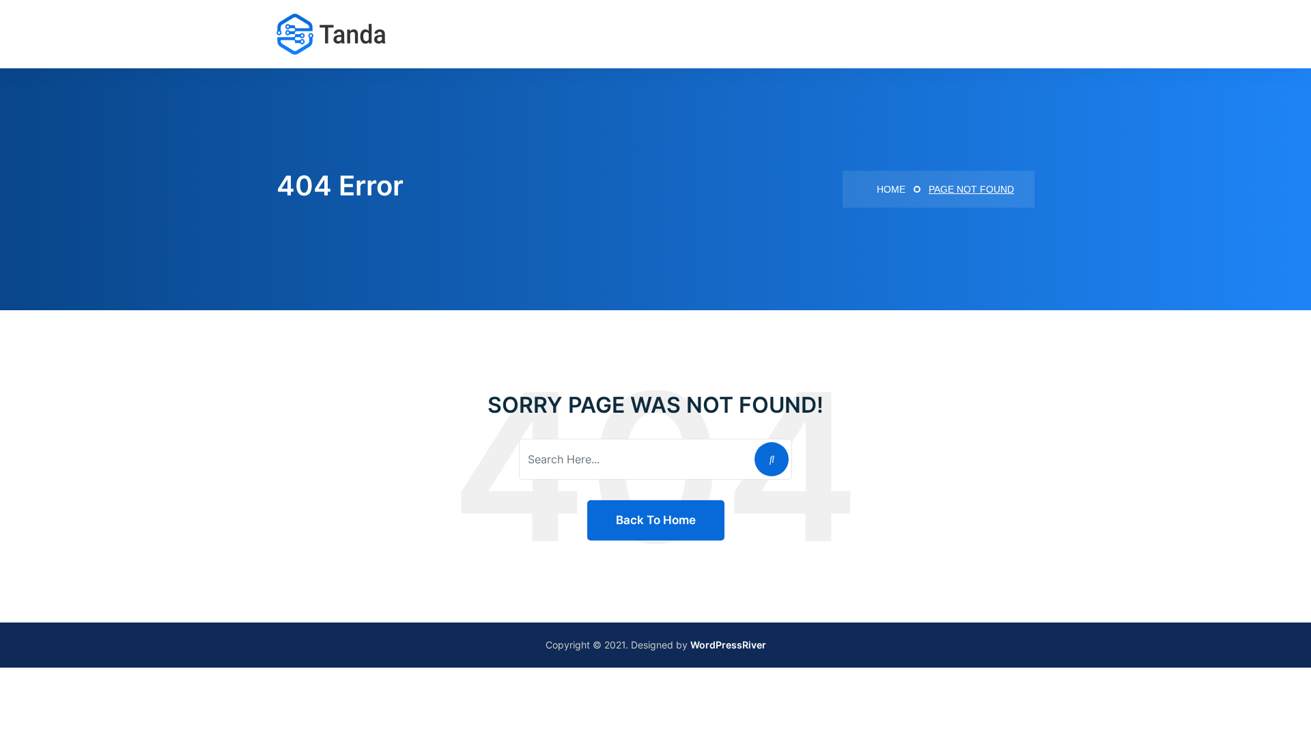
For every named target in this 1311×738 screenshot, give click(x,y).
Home (889, 189)
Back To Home (656, 520)
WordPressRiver (728, 645)
